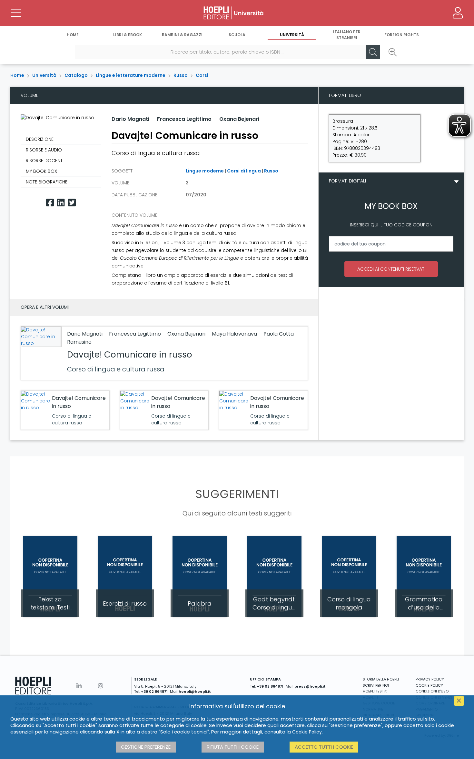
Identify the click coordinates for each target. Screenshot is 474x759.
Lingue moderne (205, 171)
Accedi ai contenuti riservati (391, 269)
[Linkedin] (61, 203)
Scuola (237, 34)
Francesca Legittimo (184, 119)
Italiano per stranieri (346, 34)
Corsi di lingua (244, 171)
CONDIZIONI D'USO (432, 691)
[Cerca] (373, 52)
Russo (180, 75)
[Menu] (16, 13)
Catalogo (76, 75)
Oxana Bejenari (239, 119)
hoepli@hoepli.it (195, 691)
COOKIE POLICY (429, 685)
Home (73, 34)
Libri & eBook (127, 34)
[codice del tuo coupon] (391, 244)
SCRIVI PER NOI (376, 685)
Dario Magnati (130, 119)
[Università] (237, 12)
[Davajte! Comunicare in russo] (40, 337)
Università (292, 34)
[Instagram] (100, 686)
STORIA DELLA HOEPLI (381, 679)
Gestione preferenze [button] (146, 746)
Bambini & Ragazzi (182, 34)
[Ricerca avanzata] (392, 52)
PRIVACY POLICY (430, 679)
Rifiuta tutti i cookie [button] (233, 746)
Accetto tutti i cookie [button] (324, 746)
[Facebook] (50, 203)
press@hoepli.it (310, 686)
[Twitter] (72, 203)
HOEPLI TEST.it (375, 691)
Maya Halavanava (235, 334)
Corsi (202, 75)
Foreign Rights (401, 34)
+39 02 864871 (154, 691)
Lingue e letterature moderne (130, 75)
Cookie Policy (307, 732)
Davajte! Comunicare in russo (129, 354)
